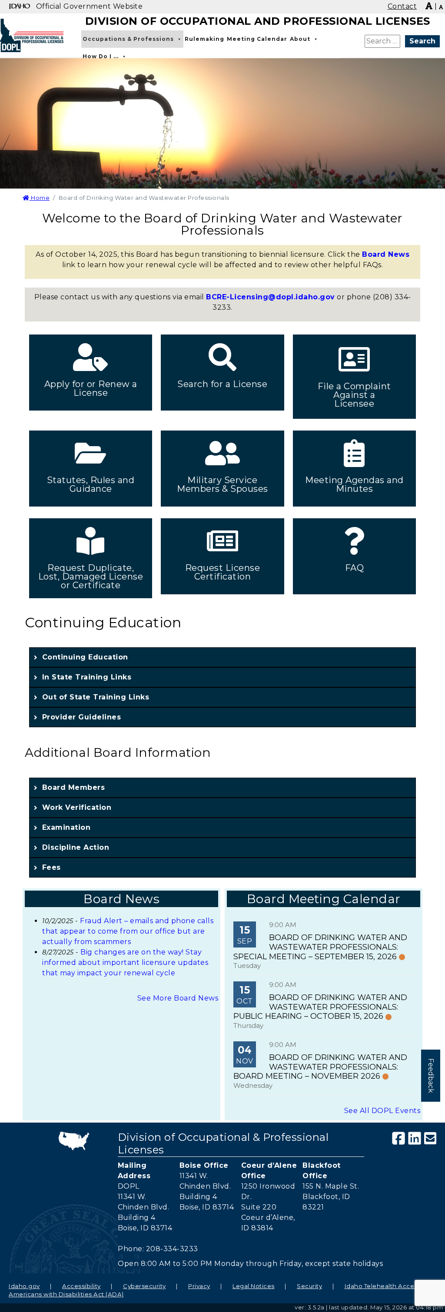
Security (309, 1285)
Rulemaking (204, 39)
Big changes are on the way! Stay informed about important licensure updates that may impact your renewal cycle (125, 962)
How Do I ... (101, 56)
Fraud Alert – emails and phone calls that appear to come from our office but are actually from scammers (127, 931)
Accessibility (81, 1285)
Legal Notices (253, 1285)
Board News (385, 254)
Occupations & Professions (128, 39)
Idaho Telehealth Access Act (389, 1285)
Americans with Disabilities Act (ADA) (66, 1294)
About (300, 39)
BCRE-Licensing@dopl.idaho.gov (270, 297)
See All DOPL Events (382, 1111)
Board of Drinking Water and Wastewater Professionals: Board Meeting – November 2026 (320, 1067)
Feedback (431, 1075)
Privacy (199, 1285)
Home (40, 197)
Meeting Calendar (257, 39)
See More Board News (178, 998)
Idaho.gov (24, 1285)
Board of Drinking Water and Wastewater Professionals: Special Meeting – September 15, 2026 (320, 947)
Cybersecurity (144, 1285)
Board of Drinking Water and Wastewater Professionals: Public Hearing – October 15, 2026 (320, 1007)
